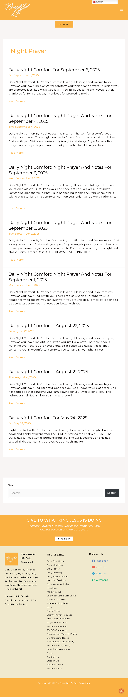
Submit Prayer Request (59, 615)
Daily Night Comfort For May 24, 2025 (48, 417)
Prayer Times (53, 611)
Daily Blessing (54, 572)
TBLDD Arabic (54, 668)
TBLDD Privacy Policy (58, 645)
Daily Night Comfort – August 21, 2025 (48, 371)
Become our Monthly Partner (62, 634)
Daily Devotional (55, 561)
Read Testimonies (56, 599)
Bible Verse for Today (58, 584)
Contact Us (53, 657)
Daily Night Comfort (57, 576)
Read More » (17, 101)
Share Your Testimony (58, 618)
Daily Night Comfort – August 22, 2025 (49, 325)
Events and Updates (57, 603)
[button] (64, 24)
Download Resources (58, 649)
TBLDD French (55, 664)
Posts (50, 653)
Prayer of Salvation (56, 622)
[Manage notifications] (121, 690)
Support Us (53, 660)
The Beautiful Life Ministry (60, 641)
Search (12, 485)
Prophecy (52, 588)
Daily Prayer (53, 568)
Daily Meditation (55, 565)
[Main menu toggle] (121, 9)
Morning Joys (54, 592)
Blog (49, 607)
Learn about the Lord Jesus (61, 595)
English (99, 2)
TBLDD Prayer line (56, 626)
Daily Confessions (56, 580)
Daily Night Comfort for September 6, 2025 (54, 69)
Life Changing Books (58, 638)
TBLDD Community (57, 630)
